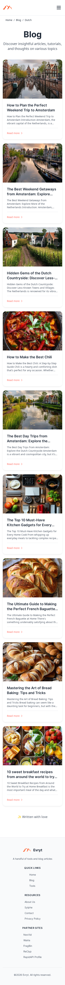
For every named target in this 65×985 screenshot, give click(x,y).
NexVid (27, 934)
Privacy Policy (33, 918)
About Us (30, 901)
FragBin (27, 945)
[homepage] (9, 8)
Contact (29, 913)
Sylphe (28, 907)
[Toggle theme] (51, 7)
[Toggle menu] (58, 8)
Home (9, 20)
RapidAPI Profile (32, 957)
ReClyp (27, 951)
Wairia (26, 940)
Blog (18, 20)
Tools (32, 885)
